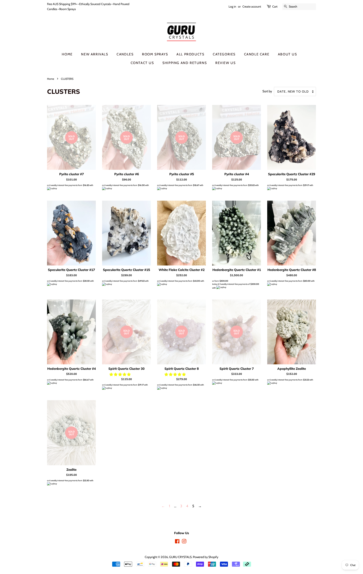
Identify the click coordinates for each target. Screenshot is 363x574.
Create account (251, 6)
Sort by (267, 91)
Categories (224, 54)
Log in (232, 6)
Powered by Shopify (205, 557)
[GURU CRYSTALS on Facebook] (177, 542)
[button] (120, 374)
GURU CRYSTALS (180, 557)
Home (67, 54)
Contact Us (142, 63)
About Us (287, 54)
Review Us (225, 63)
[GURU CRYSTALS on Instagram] (184, 542)
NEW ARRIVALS (94, 54)
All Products (190, 54)
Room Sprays (155, 54)
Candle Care (257, 54)
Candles (125, 54)
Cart (275, 6)
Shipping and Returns (184, 63)
